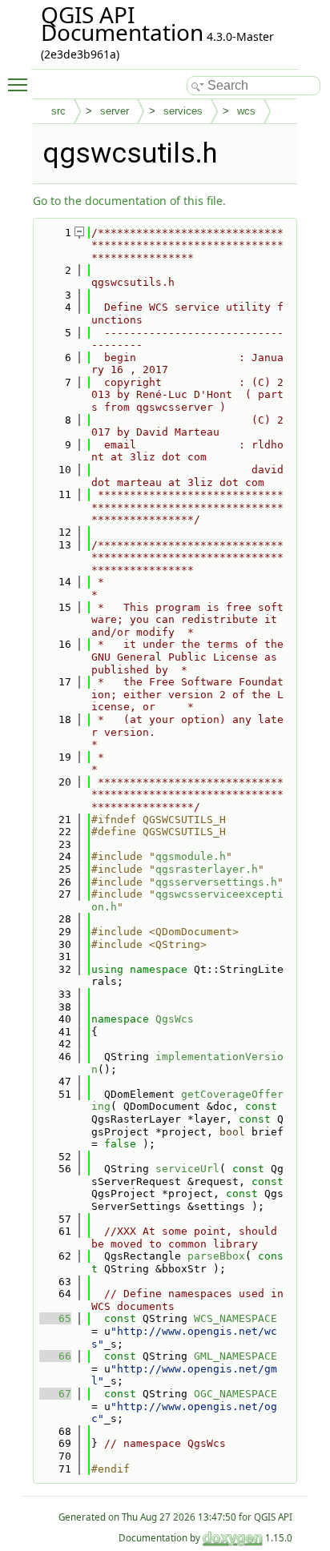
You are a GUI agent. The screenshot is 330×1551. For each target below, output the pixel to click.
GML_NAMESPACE (235, 1356)
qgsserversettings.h (216, 882)
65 (55, 1318)
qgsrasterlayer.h (206, 869)
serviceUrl (187, 1169)
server (114, 111)
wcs (246, 111)
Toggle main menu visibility (20, 84)
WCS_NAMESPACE (235, 1318)
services (183, 111)
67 (55, 1394)
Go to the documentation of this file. (129, 200)
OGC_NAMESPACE (235, 1394)
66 (55, 1356)
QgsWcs (174, 1019)
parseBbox (216, 1256)
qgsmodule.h (190, 856)
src (58, 111)
